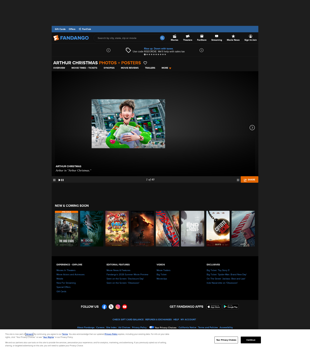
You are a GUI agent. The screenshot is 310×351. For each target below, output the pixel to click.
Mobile (60, 278)
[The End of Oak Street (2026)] (193, 228)
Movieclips (162, 278)
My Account (188, 319)
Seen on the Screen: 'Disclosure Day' (125, 278)
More (165, 67)
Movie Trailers (163, 270)
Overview (59, 67)
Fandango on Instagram (117, 306)
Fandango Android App (231, 306)
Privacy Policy (139, 327)
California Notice (187, 327)
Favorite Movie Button (145, 63)
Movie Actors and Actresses (71, 274)
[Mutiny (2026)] (243, 228)
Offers (72, 29)
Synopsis (109, 67)
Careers (100, 327)
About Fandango (85, 327)
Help (176, 319)
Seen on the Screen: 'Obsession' (123, 282)
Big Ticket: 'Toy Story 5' (218, 270)
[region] (155, 340)
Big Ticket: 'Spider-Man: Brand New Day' (227, 274)
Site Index (111, 327)
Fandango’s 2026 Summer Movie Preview (127, 274)
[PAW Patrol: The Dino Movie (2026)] (117, 228)
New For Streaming (66, 282)
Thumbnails (54, 180)
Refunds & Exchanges (158, 319)
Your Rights (48, 337)
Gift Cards (60, 29)
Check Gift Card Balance (128, 319)
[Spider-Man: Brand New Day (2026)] (167, 228)
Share (251, 179)
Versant (29, 334)
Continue (250, 339)
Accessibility (226, 327)
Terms (65, 334)
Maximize (238, 180)
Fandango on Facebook (104, 306)
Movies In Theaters (66, 270)
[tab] (145, 54)
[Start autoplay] (61, 179)
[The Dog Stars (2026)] (66, 228)
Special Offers (64, 287)
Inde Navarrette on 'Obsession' (222, 282)
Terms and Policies (208, 327)
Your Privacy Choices (165, 327)
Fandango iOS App (214, 306)
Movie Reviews (130, 67)
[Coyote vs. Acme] (218, 228)
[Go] (162, 38)
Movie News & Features (118, 270)
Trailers (150, 67)
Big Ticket (161, 274)
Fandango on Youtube (124, 306)
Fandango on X (111, 306)
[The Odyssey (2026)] (142, 228)
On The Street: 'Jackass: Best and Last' (226, 278)
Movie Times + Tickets (84, 67)
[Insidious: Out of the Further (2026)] (92, 228)
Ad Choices (124, 327)
